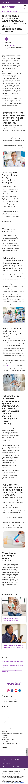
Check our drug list (6, 717)
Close (25, 769)
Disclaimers (4, 731)
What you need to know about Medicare (10, 11)
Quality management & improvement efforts (12, 733)
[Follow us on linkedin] (19, 690)
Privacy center (5, 735)
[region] (14, 776)
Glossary (4, 721)
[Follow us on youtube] (16, 690)
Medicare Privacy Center (19, 782)
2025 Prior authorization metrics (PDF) (11, 743)
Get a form (4, 723)
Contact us (4, 752)
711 (8, 47)
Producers (4, 711)
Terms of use (5, 737)
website (5, 475)
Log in (22, 2)
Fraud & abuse (5, 741)
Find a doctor (5, 713)
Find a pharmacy (6, 715)
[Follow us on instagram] (8, 690)
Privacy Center (7, 782)
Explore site (4, 2)
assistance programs (10, 365)
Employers (4, 709)
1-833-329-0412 (13, 45)
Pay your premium (6, 725)
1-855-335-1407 (6, 699)
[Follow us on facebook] (12, 690)
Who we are (4, 750)
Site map (4, 719)
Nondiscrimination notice (8, 739)
